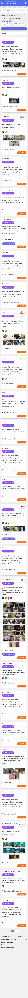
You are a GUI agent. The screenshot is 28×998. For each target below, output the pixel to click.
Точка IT (4, 749)
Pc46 (3, 422)
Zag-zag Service (6, 579)
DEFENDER (21, 23)
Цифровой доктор (7, 190)
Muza (3, 723)
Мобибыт (5, 253)
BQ (11, 23)
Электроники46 (6, 219)
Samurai (4, 548)
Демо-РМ (5, 900)
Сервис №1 (5, 116)
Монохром (5, 692)
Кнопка (4, 392)
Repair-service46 (7, 792)
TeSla (3, 312)
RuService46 (5, 80)
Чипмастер (5, 39)
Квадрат (4, 479)
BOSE (7, 23)
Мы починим (6, 448)
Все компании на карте (14, 29)
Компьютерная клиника (9, 824)
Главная (3, 15)
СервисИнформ (7, 284)
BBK (3, 23)
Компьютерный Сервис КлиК (11, 871)
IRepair (4, 358)
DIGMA (15, 23)
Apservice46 (5, 158)
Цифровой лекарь (7, 663)
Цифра (4, 506)
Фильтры (4, 33)
